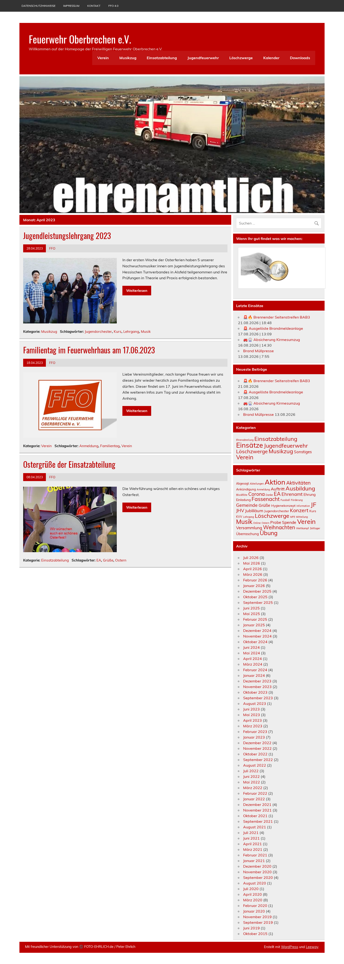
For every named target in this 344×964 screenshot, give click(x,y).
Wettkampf (302, 528)
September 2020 (258, 877)
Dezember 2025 (257, 591)
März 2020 (252, 900)
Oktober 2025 (255, 596)
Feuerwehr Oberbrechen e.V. (80, 38)
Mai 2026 (251, 563)
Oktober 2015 (255, 933)
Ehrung (310, 494)
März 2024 (252, 664)
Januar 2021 (254, 860)
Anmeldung (88, 446)
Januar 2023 (254, 737)
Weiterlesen (136, 290)
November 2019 (257, 916)
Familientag (110, 446)
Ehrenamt (292, 494)
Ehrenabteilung (244, 440)
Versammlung (249, 527)
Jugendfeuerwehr (203, 57)
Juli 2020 (251, 888)
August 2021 (254, 827)
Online (257, 523)
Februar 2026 (255, 580)
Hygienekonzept (283, 505)
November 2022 (257, 748)
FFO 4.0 (113, 5)
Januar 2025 (254, 625)
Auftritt (278, 489)
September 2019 (258, 922)
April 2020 (252, 894)
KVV (239, 516)
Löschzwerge (241, 57)
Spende (289, 522)
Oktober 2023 (255, 692)
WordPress (289, 947)
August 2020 (254, 883)
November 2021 (257, 810)
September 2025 (258, 602)
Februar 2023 (255, 731)
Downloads (300, 57)
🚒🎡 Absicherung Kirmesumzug (271, 339)
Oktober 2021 (255, 815)
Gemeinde (247, 505)
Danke (269, 494)
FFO (52, 248)
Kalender (271, 57)
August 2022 (254, 765)
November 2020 (257, 872)
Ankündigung (246, 489)
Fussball (285, 500)
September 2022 (258, 759)
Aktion (275, 482)
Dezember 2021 (257, 804)
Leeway (312, 947)
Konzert (299, 510)
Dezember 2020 (257, 866)
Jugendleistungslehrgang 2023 (67, 235)
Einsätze (249, 445)
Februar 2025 (255, 619)
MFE (292, 516)
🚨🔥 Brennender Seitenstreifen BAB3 (276, 317)
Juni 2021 (251, 838)
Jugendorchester (98, 331)
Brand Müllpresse (258, 350)
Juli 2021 (251, 832)
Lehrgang (131, 331)
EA (98, 560)
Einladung (243, 500)
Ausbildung (300, 488)
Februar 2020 (255, 905)
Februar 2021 (255, 855)
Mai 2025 (251, 613)
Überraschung (247, 534)
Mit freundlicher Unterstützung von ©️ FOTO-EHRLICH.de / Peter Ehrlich (80, 946)
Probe (275, 522)
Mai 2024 (251, 653)
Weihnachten (279, 527)
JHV (240, 510)
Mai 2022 (251, 782)
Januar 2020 (254, 911)
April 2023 (252, 720)
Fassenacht (266, 499)
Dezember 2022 (257, 742)
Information (303, 505)
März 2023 (252, 726)
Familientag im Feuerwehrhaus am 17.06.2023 (89, 350)
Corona (256, 494)
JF (313, 504)
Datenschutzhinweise (38, 5)
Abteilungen (257, 483)
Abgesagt (242, 483)
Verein (103, 57)
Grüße (108, 560)
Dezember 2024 (257, 630)
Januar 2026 (254, 585)
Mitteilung (302, 516)
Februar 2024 (255, 669)
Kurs (117, 331)
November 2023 (257, 686)
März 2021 (252, 849)
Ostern (120, 560)
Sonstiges (303, 451)
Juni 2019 (251, 928)
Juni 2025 (251, 608)
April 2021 (252, 843)
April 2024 (252, 658)
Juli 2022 (251, 770)
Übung (269, 532)
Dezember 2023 (257, 681)
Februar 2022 (255, 793)
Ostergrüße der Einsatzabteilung (69, 464)
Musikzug (127, 57)
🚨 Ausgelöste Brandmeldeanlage (273, 328)
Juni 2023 (251, 709)
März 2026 (252, 574)
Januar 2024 (254, 675)
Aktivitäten (298, 483)
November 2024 (257, 636)
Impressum (71, 5)
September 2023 (258, 698)
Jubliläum (254, 510)
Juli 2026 (251, 557)
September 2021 (258, 821)
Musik (146, 331)
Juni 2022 (251, 776)
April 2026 (252, 568)
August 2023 (254, 703)
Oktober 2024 (255, 641)
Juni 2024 (251, 647)
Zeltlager (315, 528)
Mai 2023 (251, 714)
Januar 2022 (254, 799)
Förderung (297, 500)
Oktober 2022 (255, 754)
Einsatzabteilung (162, 57)
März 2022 (252, 787)
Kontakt (93, 5)
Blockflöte (241, 494)
